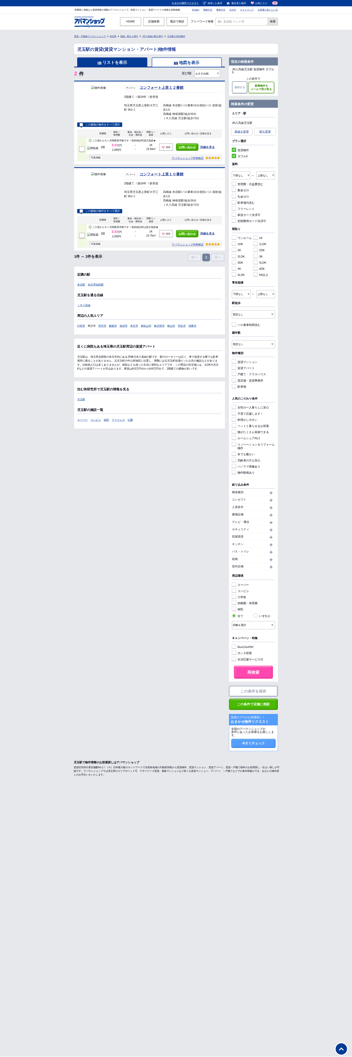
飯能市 (113, 325)
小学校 (242, 597)
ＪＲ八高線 (83, 305)
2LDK (241, 256)
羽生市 (182, 325)
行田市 (81, 325)
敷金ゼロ (243, 190)
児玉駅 (81, 399)
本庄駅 (81, 284)
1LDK (262, 244)
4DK (262, 268)
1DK (240, 244)
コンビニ (95, 419)
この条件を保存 (253, 691)
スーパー (82, 419)
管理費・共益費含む (250, 184)
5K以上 (263, 274)
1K (261, 238)
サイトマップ (247, 10)
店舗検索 (154, 21)
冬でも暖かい (246, 454)
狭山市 (171, 325)
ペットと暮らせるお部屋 (253, 426)
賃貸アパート (246, 368)
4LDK (241, 274)
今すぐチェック (253, 743)
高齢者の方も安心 (249, 460)
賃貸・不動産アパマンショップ (90, 36)
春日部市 (159, 325)
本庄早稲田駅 (96, 284)
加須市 (124, 325)
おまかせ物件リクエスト (185, 3)
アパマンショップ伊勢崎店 (188, 158)
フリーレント (246, 208)
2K (239, 250)
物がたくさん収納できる (253, 432)
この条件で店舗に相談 (253, 704)
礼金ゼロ (243, 196)
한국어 (232, 10)
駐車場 (242, 386)
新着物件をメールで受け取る (261, 87)
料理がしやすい (247, 419)
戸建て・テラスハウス (252, 374)
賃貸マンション (247, 362)
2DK (262, 250)
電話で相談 (177, 21)
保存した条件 (215, 3)
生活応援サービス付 (250, 659)
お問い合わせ (187, 147)
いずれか (265, 616)
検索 (273, 21)
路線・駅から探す (129, 36)
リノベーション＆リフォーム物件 (256, 446)
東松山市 (146, 325)
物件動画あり (246, 472)
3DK (240, 262)
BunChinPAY (246, 647)
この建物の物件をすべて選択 (102, 124)
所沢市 (102, 325)
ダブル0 (243, 156)
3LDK (262, 262)
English (195, 10)
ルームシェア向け (249, 438)
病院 (106, 419)
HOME (130, 21)
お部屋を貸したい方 (268, 10)
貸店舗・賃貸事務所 (250, 380)
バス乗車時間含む (249, 325)
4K (239, 268)
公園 (130, 419)
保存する (239, 87)
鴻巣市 (192, 325)
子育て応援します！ (250, 413)
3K (261, 256)
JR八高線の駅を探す (152, 36)
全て (240, 616)
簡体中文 (207, 10)
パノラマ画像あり (249, 466)
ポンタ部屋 (245, 653)
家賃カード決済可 (249, 215)
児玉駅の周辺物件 (176, 36)
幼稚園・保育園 (247, 603)
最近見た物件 (238, 3)
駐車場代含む (246, 202)
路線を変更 (242, 131)
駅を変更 (265, 131)
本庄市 (134, 325)
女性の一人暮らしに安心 (253, 407)
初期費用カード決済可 (252, 221)
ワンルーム (245, 238)
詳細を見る (207, 147)
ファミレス (118, 419)
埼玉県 (113, 36)
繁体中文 (220, 10)
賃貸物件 (243, 150)
